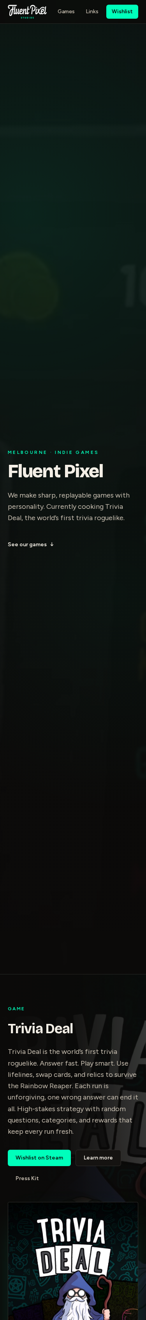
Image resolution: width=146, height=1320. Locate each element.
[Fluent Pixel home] (27, 12)
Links (92, 11)
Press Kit (27, 1178)
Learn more (98, 1157)
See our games (31, 544)
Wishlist (122, 11)
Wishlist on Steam (39, 1157)
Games (66, 11)
